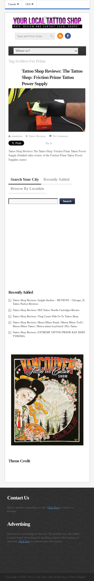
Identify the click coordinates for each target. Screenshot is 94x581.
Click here (24, 541)
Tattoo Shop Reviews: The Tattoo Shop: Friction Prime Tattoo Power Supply (52, 77)
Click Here (53, 507)
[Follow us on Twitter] (75, 36)
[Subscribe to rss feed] (60, 36)
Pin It (49, 143)
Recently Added (56, 179)
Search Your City (25, 179)
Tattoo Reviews (37, 136)
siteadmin (17, 136)
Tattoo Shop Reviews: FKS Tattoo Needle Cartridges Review (46, 310)
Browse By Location (27, 189)
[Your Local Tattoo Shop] (47, 27)
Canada (10, 4)
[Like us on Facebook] (68, 36)
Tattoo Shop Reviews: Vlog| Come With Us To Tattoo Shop (45, 316)
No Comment (60, 136)
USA (26, 4)
